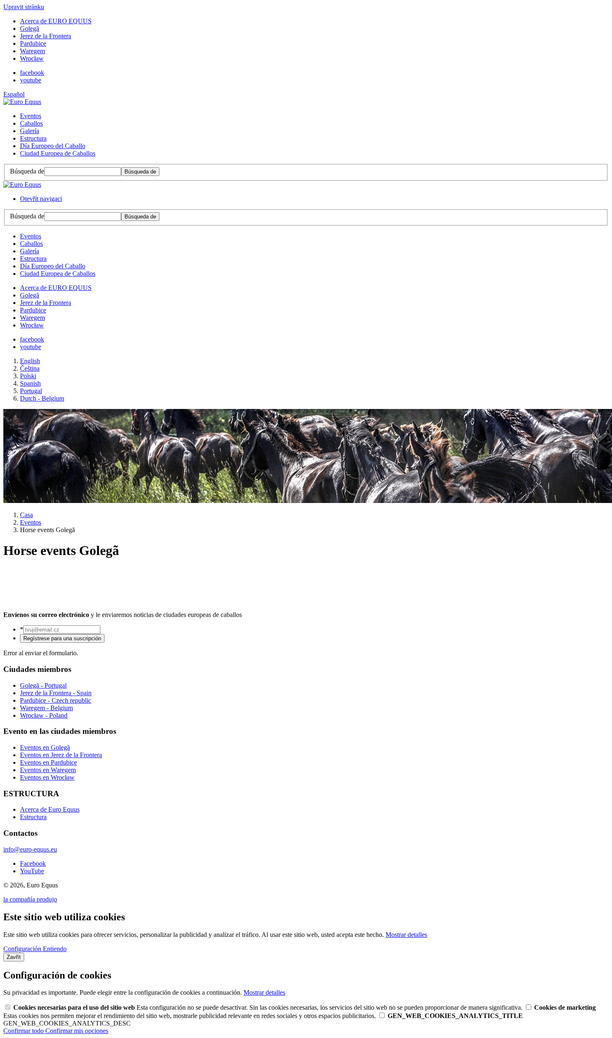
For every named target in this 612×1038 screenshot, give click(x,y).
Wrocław (32, 58)
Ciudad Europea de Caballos (57, 153)
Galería (29, 130)
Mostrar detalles (406, 934)
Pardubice (33, 43)
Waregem (32, 51)
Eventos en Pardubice (48, 762)
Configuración (23, 948)
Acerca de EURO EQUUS (56, 21)
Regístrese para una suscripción (62, 638)
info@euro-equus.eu (30, 849)
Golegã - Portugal (43, 685)
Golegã (29, 28)
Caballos (31, 123)
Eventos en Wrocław (47, 777)
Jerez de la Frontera (45, 36)
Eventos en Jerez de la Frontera (61, 754)
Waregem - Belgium (46, 707)
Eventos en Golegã (45, 747)
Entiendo (55, 948)
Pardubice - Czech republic (55, 700)
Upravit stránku (23, 6)
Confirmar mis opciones (76, 1030)
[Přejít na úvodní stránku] (22, 101)
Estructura (33, 138)
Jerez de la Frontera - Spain (56, 692)
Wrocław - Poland (43, 715)
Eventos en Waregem (48, 769)
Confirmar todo (24, 1030)
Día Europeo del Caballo (52, 145)
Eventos (30, 115)
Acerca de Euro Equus (50, 809)
